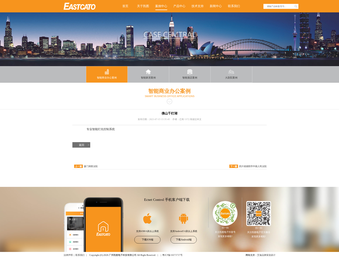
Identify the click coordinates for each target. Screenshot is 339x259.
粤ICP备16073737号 (172, 255)
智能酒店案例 (189, 77)
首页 (125, 6)
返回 (81, 145)
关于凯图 (143, 6)
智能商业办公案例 (107, 77)
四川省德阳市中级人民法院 (253, 166)
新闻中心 (216, 6)
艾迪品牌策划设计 (266, 255)
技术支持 (198, 6)
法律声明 (68, 255)
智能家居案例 (148, 77)
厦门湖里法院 (91, 166)
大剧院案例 (231, 77)
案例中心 (161, 6)
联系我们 (234, 6)
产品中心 (179, 6)
